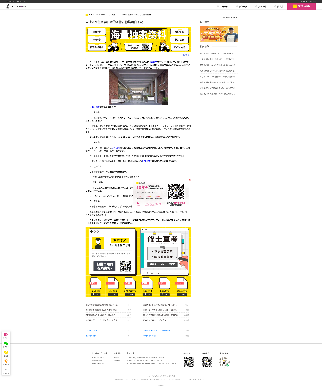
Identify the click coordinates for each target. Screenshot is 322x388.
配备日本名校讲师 (98, 364)
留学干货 (115, 15)
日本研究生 (95, 107)
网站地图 (117, 360)
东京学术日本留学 (98, 357)
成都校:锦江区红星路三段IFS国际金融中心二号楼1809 (145, 360)
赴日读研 (146, 161)
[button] (216, 40)
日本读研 (116, 148)
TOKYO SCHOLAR (102, 15)
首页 (90, 14)
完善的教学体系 (97, 360)
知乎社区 (304, 1)
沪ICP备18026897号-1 (176, 379)
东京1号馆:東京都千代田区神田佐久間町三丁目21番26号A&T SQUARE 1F (151, 364)
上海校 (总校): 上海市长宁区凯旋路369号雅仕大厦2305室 (146, 357)
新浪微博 (313, 1)
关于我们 (117, 357)
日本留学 (153, 62)
